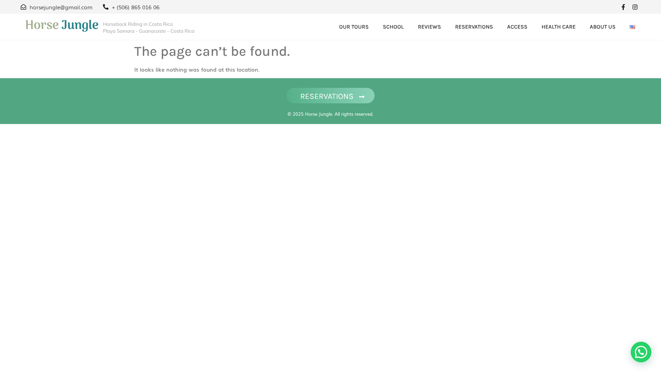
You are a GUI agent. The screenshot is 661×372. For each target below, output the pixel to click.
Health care (559, 26)
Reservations (474, 26)
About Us (603, 26)
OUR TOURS (354, 26)
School (393, 26)
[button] (641, 352)
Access (517, 26)
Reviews (429, 26)
